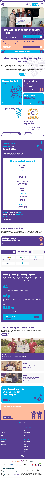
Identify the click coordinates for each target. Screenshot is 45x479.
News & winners (3, 444)
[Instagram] (22, 423)
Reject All (11, 474)
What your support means (28, 430)
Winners (4, 354)
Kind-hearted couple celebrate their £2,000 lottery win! (31, 366)
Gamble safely (26, 444)
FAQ (2, 435)
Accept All (17, 474)
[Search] (19, 134)
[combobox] (22, 1)
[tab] (8, 252)
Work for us (25, 435)
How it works (3, 432)
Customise (6, 474)
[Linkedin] (25, 423)
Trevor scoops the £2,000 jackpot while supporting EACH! (31, 378)
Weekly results (3, 430)
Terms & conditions (27, 441)
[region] (11, 471)
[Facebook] (19, 423)
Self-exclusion (26, 446)
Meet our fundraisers (27, 432)
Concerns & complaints (27, 451)
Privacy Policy (26, 449)
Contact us (3, 441)
